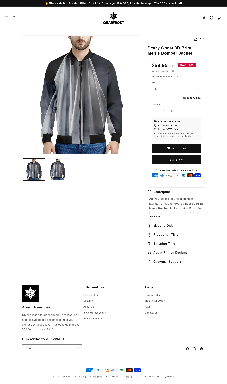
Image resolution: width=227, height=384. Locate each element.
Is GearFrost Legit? (94, 312)
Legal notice (168, 376)
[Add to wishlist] (202, 39)
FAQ (147, 306)
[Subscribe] (78, 348)
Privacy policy (96, 376)
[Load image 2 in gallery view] (58, 169)
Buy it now (176, 159)
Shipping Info (91, 295)
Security (88, 301)
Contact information (150, 376)
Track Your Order (155, 301)
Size (154, 82)
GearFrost (65, 376)
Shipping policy (131, 376)
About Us (88, 306)
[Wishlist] (211, 18)
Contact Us (151, 312)
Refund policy (80, 376)
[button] (7, 18)
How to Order (152, 295)
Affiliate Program (93, 318)
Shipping (156, 76)
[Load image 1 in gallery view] (34, 169)
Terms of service (113, 376)
